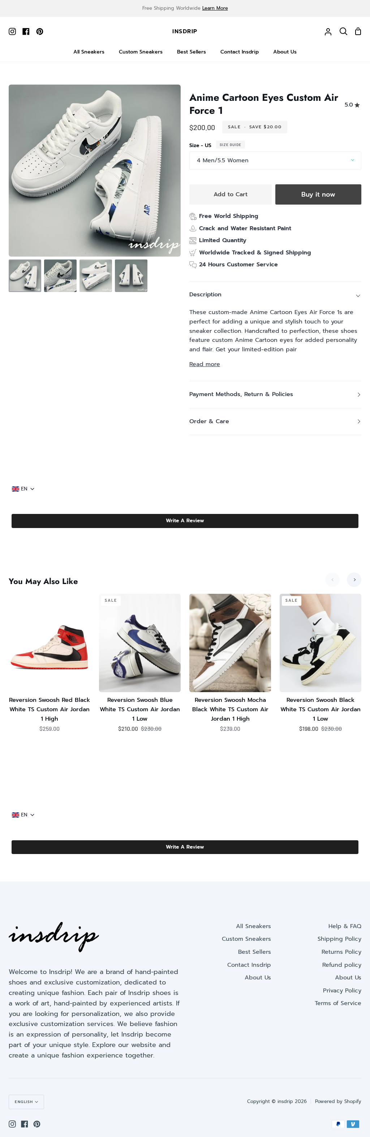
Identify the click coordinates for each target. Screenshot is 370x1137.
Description (205, 294)
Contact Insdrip (249, 965)
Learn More (215, 8)
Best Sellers (254, 952)
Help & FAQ (344, 926)
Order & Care (209, 421)
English (24, 1101)
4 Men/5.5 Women (223, 160)
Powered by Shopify (338, 1101)
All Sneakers (253, 926)
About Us (258, 977)
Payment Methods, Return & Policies (241, 394)
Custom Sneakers (246, 939)
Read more (204, 364)
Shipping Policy (339, 939)
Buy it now (318, 194)
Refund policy (341, 965)
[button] (185, 521)
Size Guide (230, 144)
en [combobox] (24, 489)
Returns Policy (341, 952)
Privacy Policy (342, 990)
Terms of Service (338, 1003)
